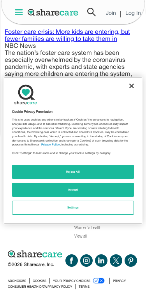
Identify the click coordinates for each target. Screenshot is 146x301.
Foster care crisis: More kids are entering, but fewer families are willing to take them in (67, 35)
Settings (73, 207)
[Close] (131, 85)
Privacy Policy (50, 144)
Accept (73, 189)
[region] (73, 150)
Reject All (73, 171)
